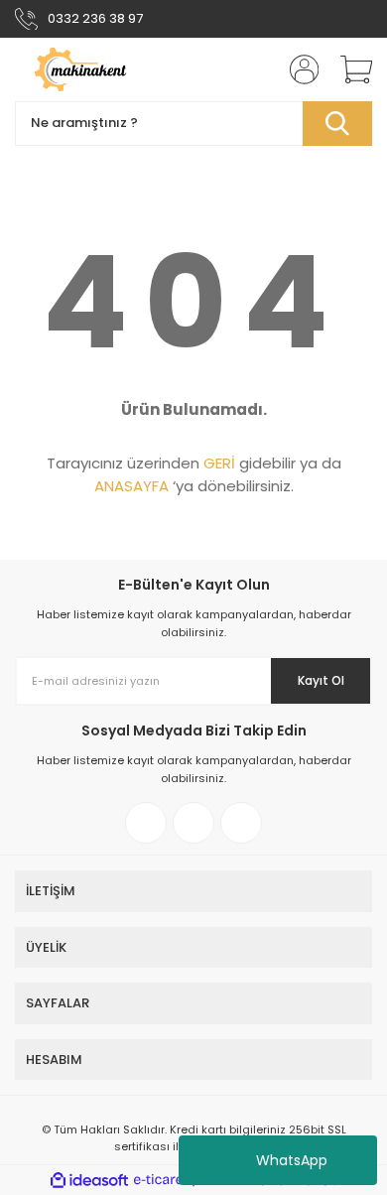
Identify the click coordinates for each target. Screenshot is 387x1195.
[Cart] (349, 69)
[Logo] (101, 69)
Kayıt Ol (321, 680)
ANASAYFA (131, 485)
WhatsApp (291, 1160)
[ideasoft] (89, 1180)
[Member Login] (298, 69)
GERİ (219, 463)
